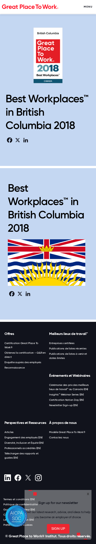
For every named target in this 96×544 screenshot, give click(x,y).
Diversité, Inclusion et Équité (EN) (23, 442)
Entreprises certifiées (62, 343)
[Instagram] (38, 477)
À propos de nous (62, 423)
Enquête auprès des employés (22, 362)
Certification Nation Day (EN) (66, 399)
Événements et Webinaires (69, 375)
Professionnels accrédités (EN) (22, 448)
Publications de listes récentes (67, 348)
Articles (9, 432)
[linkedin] (7, 477)
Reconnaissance (14, 367)
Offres (9, 334)
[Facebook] (18, 477)
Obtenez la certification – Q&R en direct (25, 355)
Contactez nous (59, 437)
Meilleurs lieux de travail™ (68, 334)
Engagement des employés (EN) (23, 437)
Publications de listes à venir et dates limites (68, 356)
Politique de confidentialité (20, 504)
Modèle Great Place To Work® (67, 432)
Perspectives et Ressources (25, 423)
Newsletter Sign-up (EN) (63, 405)
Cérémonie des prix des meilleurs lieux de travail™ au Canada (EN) (69, 387)
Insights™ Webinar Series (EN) (66, 394)
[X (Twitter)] (28, 477)
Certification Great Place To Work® (21, 345)
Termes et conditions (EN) (19, 499)
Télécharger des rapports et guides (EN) (21, 455)
